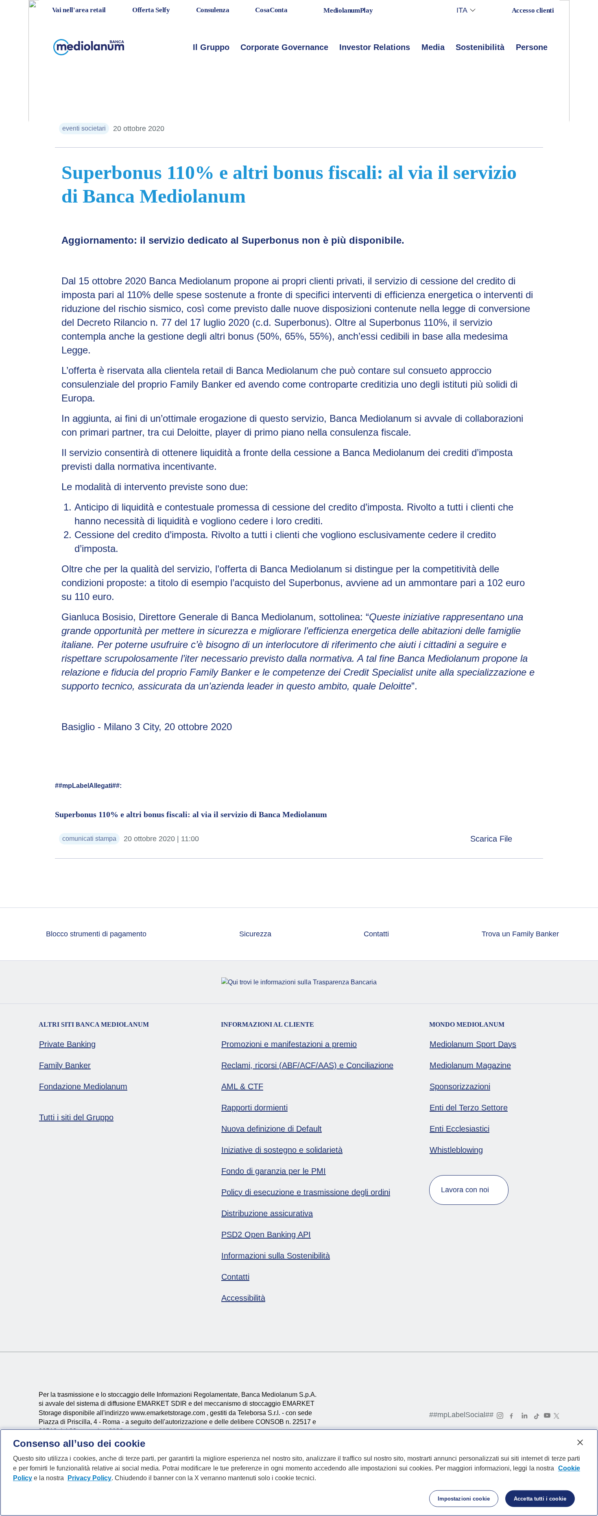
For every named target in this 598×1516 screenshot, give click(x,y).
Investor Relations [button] (374, 47)
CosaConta (271, 10)
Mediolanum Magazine (470, 1065)
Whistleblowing (456, 1149)
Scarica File (492, 838)
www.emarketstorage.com (169, 1412)
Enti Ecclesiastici (459, 1128)
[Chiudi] (580, 1442)
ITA (461, 10)
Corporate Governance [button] (284, 47)
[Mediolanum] (88, 47)
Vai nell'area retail (78, 10)
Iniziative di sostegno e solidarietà (282, 1149)
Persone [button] (532, 47)
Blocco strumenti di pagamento (95, 934)
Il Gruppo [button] (211, 47)
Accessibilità (243, 1298)
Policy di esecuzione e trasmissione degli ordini (305, 1192)
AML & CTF (242, 1086)
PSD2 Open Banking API (266, 1234)
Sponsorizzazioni (460, 1086)
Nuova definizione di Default (271, 1128)
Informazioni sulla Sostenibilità (275, 1255)
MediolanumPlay (348, 10)
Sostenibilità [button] (480, 47)
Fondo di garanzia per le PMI (273, 1171)
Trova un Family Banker (519, 934)
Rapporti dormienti (254, 1107)
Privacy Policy (89, 1478)
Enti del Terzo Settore (469, 1107)
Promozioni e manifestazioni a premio (289, 1044)
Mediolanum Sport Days (473, 1044)
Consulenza (212, 10)
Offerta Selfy (151, 10)
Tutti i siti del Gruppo (76, 1117)
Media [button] (433, 47)
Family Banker (65, 1065)
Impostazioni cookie (464, 1499)
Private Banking (67, 1044)
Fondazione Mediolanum (83, 1086)
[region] (299, 1472)
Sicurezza (254, 934)
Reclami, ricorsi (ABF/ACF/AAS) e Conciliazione (307, 1065)
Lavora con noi (466, 1190)
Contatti (375, 934)
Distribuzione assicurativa (267, 1213)
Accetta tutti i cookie (540, 1499)
